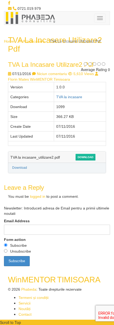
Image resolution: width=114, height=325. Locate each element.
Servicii (24, 303)
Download (85, 157)
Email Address (17, 221)
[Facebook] (9, 3)
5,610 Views (83, 74)
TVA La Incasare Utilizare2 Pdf (51, 64)
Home (9, 41)
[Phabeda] (30, 17)
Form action (15, 239)
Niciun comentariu (52, 74)
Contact (25, 314)
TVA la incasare (32, 41)
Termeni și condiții (34, 297)
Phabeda (28, 289)
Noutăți (24, 309)
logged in (37, 196)
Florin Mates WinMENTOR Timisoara (39, 79)
